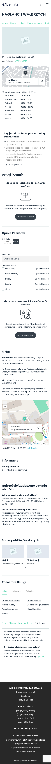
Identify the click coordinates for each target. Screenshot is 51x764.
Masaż (5, 613)
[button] (25, 419)
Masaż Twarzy (8, 604)
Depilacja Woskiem (11, 600)
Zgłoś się (40, 656)
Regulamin (25, 696)
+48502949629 (20, 61)
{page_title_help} (25, 714)
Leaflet (25, 444)
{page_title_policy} (25, 692)
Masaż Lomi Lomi (34, 609)
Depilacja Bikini (34, 600)
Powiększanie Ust (10, 609)
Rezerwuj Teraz (25, 673)
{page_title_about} (25, 710)
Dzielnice (30, 591)
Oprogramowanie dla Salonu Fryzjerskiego (25, 740)
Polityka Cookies (25, 700)
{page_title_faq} (25, 718)
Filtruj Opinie (6, 254)
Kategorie (16, 591)
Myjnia (5, 560)
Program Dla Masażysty (25, 751)
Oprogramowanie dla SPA (25, 743)
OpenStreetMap (35, 444)
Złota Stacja (33, 560)
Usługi (4, 591)
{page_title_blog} (25, 722)
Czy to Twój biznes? (13, 164)
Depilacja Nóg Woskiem (38, 604)
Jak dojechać (32, 448)
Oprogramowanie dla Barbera (26, 747)
